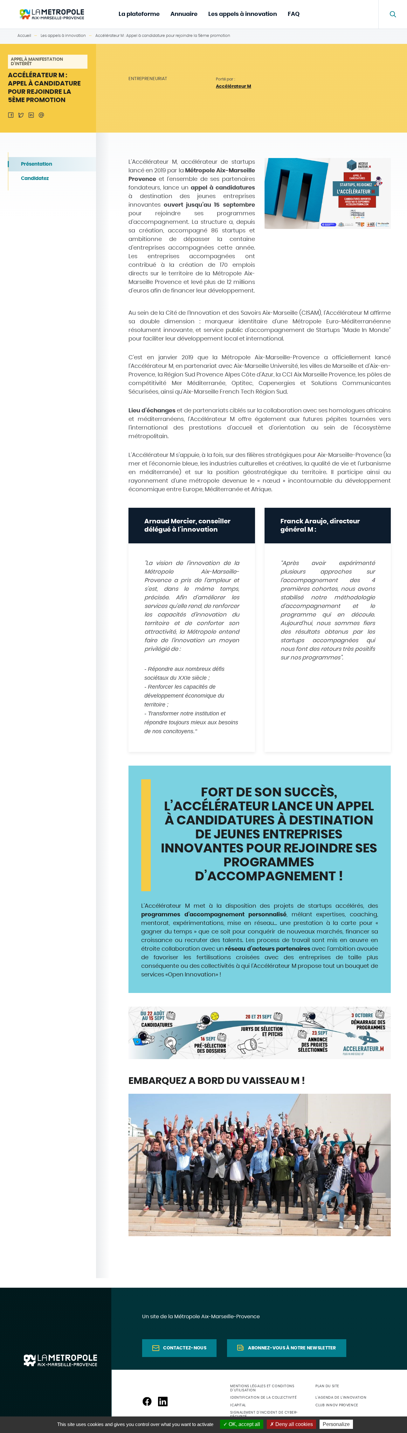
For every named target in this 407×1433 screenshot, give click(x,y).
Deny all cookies (293, 1424)
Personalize (336, 1424)
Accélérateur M (233, 86)
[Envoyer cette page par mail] (41, 115)
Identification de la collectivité (263, 1397)
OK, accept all (243, 1424)
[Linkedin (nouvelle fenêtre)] (163, 1401)
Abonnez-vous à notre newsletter (292, 1348)
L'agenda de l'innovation (340, 1397)
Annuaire (183, 14)
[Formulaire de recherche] (392, 14)
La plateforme (139, 14)
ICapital (238, 1405)
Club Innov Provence (336, 1405)
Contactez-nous (184, 1348)
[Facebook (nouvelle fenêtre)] (147, 1401)
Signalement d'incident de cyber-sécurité (264, 1414)
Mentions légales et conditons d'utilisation (262, 1388)
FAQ (294, 14)
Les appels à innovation (242, 14)
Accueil (24, 36)
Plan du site (327, 1386)
